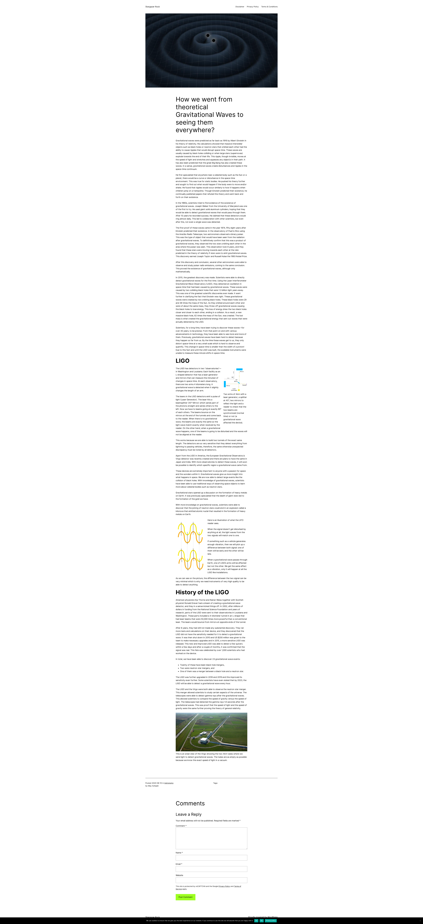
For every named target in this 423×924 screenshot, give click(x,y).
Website (179, 875)
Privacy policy (271, 920)
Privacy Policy (224, 886)
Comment (181, 826)
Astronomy (168, 783)
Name (179, 853)
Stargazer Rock (152, 7)
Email (179, 864)
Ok (256, 920)
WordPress (273, 917)
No (262, 920)
